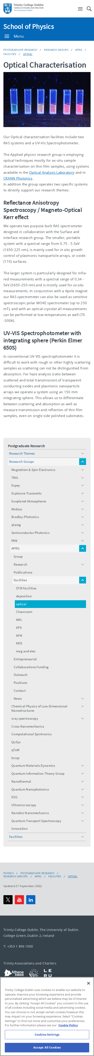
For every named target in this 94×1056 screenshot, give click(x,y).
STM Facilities (26, 588)
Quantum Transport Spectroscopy (36, 821)
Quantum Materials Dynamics (33, 765)
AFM (19, 635)
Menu (19, 36)
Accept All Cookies (47, 1047)
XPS (19, 627)
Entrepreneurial (25, 659)
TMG (14, 477)
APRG (78, 49)
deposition (24, 596)
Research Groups (56, 49)
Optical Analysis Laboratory (51, 172)
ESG (14, 797)
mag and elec (26, 651)
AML (19, 619)
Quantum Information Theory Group (38, 773)
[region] (47, 1016)
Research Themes (22, 453)
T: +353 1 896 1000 (18, 946)
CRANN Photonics (17, 178)
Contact (20, 690)
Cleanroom (24, 612)
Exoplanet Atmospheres (28, 501)
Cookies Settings (47, 1034)
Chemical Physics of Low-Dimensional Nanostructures (39, 708)
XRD (19, 643)
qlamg (16, 525)
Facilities (9, 54)
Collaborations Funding (31, 667)
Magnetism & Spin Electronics (33, 470)
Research (20, 564)
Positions (20, 682)
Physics (8, 873)
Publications (23, 572)
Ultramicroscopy (23, 805)
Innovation (19, 828)
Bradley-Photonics (25, 517)
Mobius (16, 509)
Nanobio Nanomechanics (30, 813)
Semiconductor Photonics (30, 532)
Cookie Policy (68, 1025)
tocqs (15, 758)
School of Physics (28, 26)
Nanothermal (21, 781)
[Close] (89, 983)
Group (18, 556)
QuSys (16, 742)
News (18, 698)
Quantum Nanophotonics (30, 789)
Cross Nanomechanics (27, 726)
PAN (14, 540)
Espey (15, 485)
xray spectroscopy (24, 718)
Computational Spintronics (31, 734)
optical (27, 54)
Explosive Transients (26, 493)
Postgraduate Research (20, 49)
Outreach (20, 675)
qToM (15, 750)
